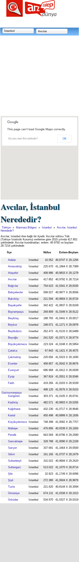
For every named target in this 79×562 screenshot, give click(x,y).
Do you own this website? (23, 138)
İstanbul (47, 227)
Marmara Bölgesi (26, 227)
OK (64, 138)
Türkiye (6, 227)
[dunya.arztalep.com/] (31, 15)
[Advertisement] (39, 76)
